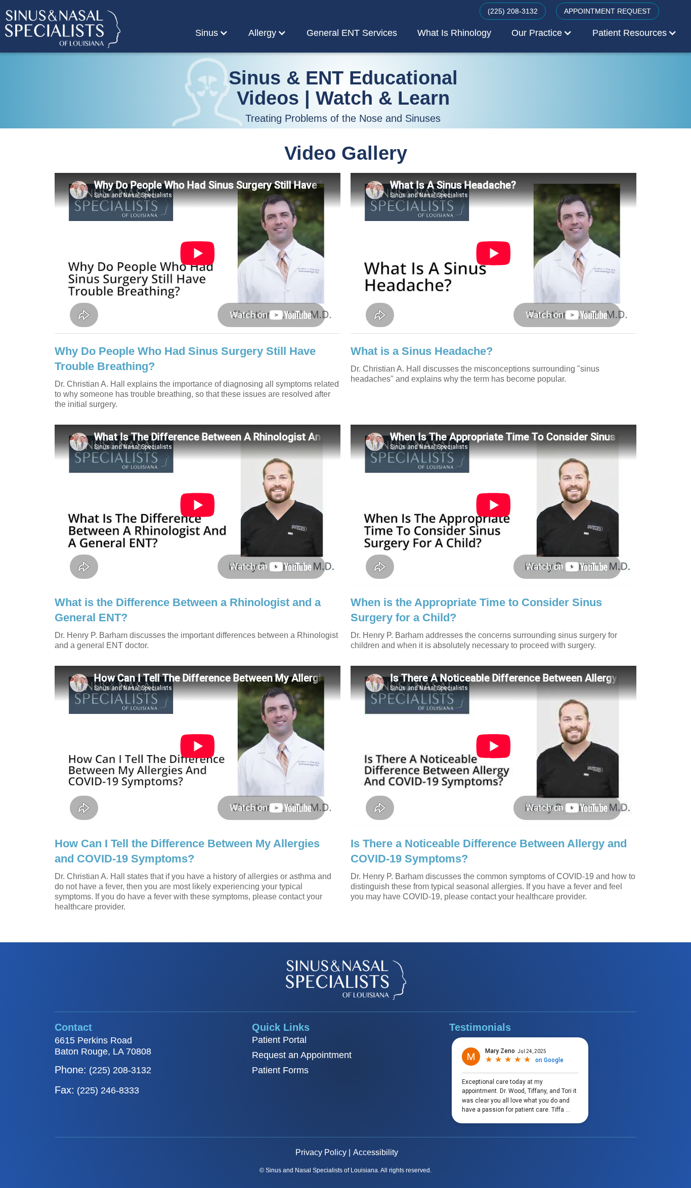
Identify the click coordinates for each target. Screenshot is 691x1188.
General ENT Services (352, 33)
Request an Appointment (302, 1055)
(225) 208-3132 (513, 11)
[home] (62, 29)
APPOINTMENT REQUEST (607, 11)
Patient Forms (280, 1070)
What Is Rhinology (454, 33)
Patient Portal (279, 1040)
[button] (211, 33)
